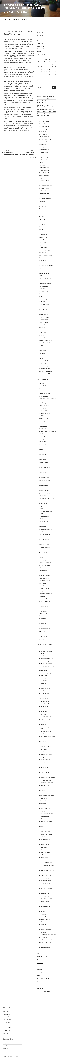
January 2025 (40, 43)
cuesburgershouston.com (46, 663)
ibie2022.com (42, 335)
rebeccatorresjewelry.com (45, 221)
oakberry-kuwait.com (44, 524)
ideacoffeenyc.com (43, 482)
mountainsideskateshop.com (47, 870)
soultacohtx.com (43, 633)
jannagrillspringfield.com (44, 534)
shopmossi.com (44, 811)
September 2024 (41, 54)
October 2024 (40, 51)
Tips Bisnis (24, 19)
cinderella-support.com (44, 242)
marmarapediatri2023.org (45, 408)
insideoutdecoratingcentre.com (46, 270)
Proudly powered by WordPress (10, 1056)
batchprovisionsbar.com (44, 598)
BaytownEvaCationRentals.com (46, 172)
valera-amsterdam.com (46, 888)
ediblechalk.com (43, 626)
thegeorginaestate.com (44, 575)
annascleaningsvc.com (45, 769)
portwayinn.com (44, 829)
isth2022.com (42, 383)
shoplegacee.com (43, 203)
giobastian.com (44, 787)
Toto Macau (40, 963)
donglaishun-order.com (44, 542)
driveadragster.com (45, 678)
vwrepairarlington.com (45, 649)
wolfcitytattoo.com (44, 772)
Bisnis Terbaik (7, 19)
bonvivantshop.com (43, 206)
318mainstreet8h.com (44, 518)
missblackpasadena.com (46, 731)
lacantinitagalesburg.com (45, 488)
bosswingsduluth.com (44, 560)
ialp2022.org (42, 421)
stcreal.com (41, 214)
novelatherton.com (44, 911)
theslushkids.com (44, 785)
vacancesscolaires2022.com (46, 373)
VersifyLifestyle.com (43, 190)
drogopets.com (42, 623)
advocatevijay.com (43, 319)
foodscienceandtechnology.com (47, 939)
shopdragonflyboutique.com (45, 593)
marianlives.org (42, 131)
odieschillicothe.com (44, 485)
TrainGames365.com (44, 170)
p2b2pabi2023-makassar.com (46, 385)
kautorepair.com (43, 475)
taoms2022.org (42, 428)
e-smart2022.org (43, 299)
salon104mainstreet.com (45, 513)
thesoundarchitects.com (46, 834)
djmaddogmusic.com (45, 831)
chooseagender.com (44, 147)
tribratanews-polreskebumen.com (48, 921)
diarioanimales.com (43, 457)
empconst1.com (43, 239)
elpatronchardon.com (44, 539)
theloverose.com (44, 706)
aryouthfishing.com (45, 744)
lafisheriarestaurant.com (44, 549)
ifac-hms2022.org (43, 426)
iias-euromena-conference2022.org (47, 431)
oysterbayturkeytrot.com (46, 775)
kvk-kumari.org (44, 937)
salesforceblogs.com (44, 167)
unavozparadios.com (44, 462)
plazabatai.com (42, 449)
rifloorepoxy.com (44, 793)
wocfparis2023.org (43, 388)
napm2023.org (42, 350)
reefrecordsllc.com (44, 739)
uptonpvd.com (43, 798)
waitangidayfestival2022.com (46, 371)
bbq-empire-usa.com (44, 618)
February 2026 (40, 35)
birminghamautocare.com (45, 562)
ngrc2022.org (42, 301)
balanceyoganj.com (43, 165)
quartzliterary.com (43, 526)
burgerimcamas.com (45, 947)
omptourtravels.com (45, 919)
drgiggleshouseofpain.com (45, 257)
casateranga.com (44, 803)
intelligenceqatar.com (44, 180)
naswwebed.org (42, 324)
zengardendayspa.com (45, 759)
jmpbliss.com (42, 224)
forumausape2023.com (44, 355)
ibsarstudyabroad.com (44, 439)
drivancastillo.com (44, 844)
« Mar (41, 79)
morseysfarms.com (43, 606)
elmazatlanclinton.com (44, 480)
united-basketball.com (45, 746)
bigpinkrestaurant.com (44, 245)
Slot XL (39, 981)
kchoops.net (43, 867)
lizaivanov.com (43, 683)
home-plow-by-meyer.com (46, 688)
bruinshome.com (44, 767)
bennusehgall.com (43, 441)
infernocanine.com (44, 818)
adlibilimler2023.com (44, 322)
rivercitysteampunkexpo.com (47, 865)
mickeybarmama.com (44, 588)
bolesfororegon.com (45, 901)
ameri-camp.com (43, 234)
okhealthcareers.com (44, 121)
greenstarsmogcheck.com (45, 493)
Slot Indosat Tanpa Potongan (44, 991)
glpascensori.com (44, 790)
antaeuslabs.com (43, 196)
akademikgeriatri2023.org (45, 405)
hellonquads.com (43, 454)
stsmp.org (41, 154)
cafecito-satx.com (44, 751)
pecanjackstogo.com (45, 757)
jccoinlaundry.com (43, 472)
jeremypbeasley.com (44, 252)
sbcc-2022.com (42, 337)
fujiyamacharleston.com (44, 536)
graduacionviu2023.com (46, 754)
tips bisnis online (11, 141)
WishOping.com (42, 201)
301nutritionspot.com (45, 875)
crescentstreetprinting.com (46, 673)
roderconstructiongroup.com (45, 446)
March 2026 (40, 32)
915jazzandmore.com (44, 552)
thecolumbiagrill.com (44, 396)
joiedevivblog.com (44, 885)
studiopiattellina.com (44, 531)
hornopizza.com (44, 675)
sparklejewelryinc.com (45, 762)
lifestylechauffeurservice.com (46, 265)
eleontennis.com (43, 309)
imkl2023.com (42, 358)
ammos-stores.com (45, 878)
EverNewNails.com (43, 268)
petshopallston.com (45, 719)
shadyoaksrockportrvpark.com (46, 469)
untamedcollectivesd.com (46, 813)
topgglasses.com (44, 724)
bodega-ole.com (44, 903)
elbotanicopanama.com (44, 467)
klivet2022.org (42, 423)
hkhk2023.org (42, 348)
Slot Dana (39, 972)
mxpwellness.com (44, 816)
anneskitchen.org (44, 733)
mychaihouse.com (43, 570)
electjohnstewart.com (45, 916)
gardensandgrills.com (45, 852)
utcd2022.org (42, 415)
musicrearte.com (43, 604)
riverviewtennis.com (43, 609)
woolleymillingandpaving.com (47, 795)
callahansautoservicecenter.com (46, 498)
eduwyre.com (42, 288)
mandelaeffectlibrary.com (45, 160)
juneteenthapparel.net (45, 929)
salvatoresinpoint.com (44, 273)
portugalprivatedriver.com (45, 506)
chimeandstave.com (45, 701)
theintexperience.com (44, 123)
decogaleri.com (42, 459)
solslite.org (42, 826)
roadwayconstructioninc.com (46, 591)
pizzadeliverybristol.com (44, 490)
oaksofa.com (42, 631)
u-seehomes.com (43, 281)
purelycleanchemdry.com (45, 198)
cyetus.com (41, 312)
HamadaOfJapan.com (44, 188)
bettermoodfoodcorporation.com (46, 141)
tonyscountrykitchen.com (45, 565)
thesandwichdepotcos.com (45, 255)
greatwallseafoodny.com (46, 703)
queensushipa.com (43, 229)
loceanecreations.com (45, 880)
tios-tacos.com (43, 749)
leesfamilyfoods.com (44, 304)
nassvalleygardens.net (45, 914)
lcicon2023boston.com (44, 368)
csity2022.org (42, 436)
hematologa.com (44, 680)
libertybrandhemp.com (45, 891)
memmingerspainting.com (45, 250)
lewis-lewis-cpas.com (44, 306)
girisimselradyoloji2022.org (45, 413)
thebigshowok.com (44, 698)
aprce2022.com (42, 332)
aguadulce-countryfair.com (45, 555)
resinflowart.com (44, 711)
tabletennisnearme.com (44, 628)
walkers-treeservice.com (46, 808)
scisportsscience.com (45, 942)
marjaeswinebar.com (44, 477)
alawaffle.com (43, 741)
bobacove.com (42, 583)
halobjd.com (42, 178)
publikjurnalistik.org (44, 927)
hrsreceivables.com (43, 237)
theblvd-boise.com (43, 293)
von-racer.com (42, 508)
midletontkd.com (44, 849)
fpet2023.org (42, 296)
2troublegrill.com (44, 800)
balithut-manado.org (43, 327)
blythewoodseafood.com (44, 578)
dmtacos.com (43, 670)
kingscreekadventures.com (45, 193)
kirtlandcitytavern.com (45, 872)
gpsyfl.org (41, 639)
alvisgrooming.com (43, 573)
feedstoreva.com (43, 621)
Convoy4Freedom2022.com (45, 342)
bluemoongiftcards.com (46, 862)
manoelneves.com (43, 157)
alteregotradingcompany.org (45, 330)
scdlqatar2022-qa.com (44, 393)
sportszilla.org (42, 596)
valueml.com (42, 219)
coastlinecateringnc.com (46, 661)
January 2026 (40, 38)
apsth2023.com (42, 363)
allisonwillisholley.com (45, 824)
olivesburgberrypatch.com (46, 782)
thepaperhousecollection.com (47, 821)
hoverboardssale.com (44, 149)
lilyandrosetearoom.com (46, 780)
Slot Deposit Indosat (42, 959)
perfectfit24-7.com (43, 503)
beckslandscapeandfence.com (47, 655)
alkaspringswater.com (44, 516)
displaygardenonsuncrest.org (45, 615)
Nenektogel (40, 988)
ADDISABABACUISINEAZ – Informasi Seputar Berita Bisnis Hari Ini (25, 8)
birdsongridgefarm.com (45, 883)
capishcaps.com (43, 636)
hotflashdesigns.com (44, 260)
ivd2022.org (42, 433)
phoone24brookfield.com (45, 585)
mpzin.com (41, 211)
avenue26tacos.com (45, 721)
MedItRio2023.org (43, 366)
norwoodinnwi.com (44, 893)
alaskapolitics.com (43, 152)
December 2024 (41, 46)
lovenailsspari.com (43, 521)
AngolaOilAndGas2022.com (45, 340)
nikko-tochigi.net (44, 857)
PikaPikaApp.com (43, 183)
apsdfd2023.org (42, 353)
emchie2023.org (43, 410)
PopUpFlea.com (42, 216)
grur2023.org (42, 345)
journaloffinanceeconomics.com (48, 934)
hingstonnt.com (42, 144)
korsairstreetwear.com (45, 716)
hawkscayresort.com (44, 452)
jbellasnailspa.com (43, 567)
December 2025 (41, 40)
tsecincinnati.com (43, 444)
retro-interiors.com (43, 291)
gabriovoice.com (44, 709)
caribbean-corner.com (45, 860)
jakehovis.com (42, 557)
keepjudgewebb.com (45, 839)
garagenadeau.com (43, 263)
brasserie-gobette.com (44, 601)
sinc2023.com (42, 391)
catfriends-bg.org (43, 129)
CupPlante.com (42, 208)
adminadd (19, 29)
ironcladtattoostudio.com (46, 764)
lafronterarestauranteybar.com (47, 777)
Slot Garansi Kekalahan (43, 985)
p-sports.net (43, 714)
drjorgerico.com (42, 226)
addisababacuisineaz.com (46, 945)
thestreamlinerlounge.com (46, 906)
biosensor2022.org (43, 418)
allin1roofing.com (44, 836)
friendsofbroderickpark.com (45, 529)
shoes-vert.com (42, 464)
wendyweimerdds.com (44, 232)
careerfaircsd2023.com (44, 360)
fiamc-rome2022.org (44, 544)
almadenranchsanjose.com (45, 317)
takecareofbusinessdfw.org (45, 185)
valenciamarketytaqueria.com (47, 736)
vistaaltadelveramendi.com (46, 658)
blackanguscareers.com (46, 898)
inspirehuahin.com (43, 247)
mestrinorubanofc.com (45, 909)
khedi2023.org (42, 403)
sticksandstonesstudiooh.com (47, 806)
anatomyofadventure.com (46, 842)
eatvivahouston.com (45, 696)
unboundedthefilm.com (44, 126)
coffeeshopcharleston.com (45, 511)
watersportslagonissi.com (45, 283)
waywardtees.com (43, 134)
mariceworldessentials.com (45, 547)
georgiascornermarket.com (45, 500)
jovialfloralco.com (43, 275)
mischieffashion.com (44, 286)
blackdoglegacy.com (45, 693)
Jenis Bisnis (16, 19)
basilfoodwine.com (44, 854)
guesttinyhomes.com (45, 685)
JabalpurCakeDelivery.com (45, 175)
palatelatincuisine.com (45, 691)
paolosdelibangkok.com (44, 580)
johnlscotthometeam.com (45, 278)
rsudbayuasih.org (44, 924)
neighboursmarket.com (45, 896)
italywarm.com (43, 932)
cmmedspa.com (44, 847)
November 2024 (41, 49)
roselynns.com (42, 162)
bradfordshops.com (43, 314)
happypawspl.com (43, 495)
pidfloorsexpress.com (44, 136)
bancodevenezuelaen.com (45, 139)
